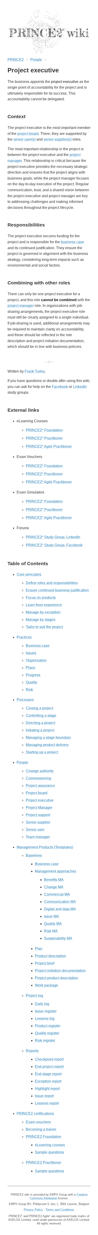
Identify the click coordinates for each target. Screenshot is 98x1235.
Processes (25, 700)
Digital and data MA (60, 909)
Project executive (40, 800)
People (36, 60)
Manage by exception (43, 612)
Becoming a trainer (41, 1129)
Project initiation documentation (60, 971)
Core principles (29, 574)
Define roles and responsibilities (52, 583)
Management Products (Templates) (45, 847)
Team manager (38, 837)
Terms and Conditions (60, 1209)
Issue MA (51, 916)
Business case (37, 646)
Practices (24, 637)
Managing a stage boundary (48, 737)
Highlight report (47, 1089)
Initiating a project (40, 730)
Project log (34, 996)
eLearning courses (50, 1145)
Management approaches (55, 871)
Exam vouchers (38, 1122)
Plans (30, 668)
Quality (31, 682)
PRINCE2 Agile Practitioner (49, 446)
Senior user (35, 830)
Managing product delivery (47, 745)
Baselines (34, 855)
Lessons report (47, 1103)
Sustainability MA (58, 938)
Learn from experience (44, 605)
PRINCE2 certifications (35, 1113)
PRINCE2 (16, 60)
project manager (21, 306)
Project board (36, 793)
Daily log (42, 1004)
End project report (49, 1067)
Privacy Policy (33, 1209)
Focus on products (41, 598)
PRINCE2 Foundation (44, 430)
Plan (38, 949)
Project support (38, 815)
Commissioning (38, 778)
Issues (31, 653)
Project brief (44, 963)
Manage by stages (40, 620)
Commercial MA (57, 894)
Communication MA (60, 902)
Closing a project (39, 708)
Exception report (48, 1081)
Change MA (53, 887)
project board (28, 134)
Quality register (47, 1033)
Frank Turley (35, 371)
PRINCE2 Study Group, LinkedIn (53, 537)
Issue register (46, 1011)
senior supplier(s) (58, 139)
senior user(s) (24, 139)
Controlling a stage (41, 715)
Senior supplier (38, 822)
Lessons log (44, 1018)
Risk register (45, 1040)
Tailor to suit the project (44, 627)
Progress (33, 675)
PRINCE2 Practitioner (44, 438)
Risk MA (51, 931)
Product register (47, 1026)
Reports (32, 1051)
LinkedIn (80, 387)
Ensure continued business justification (57, 590)
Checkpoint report (49, 1059)
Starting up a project (42, 752)
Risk (29, 690)
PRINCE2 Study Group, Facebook (54, 545)
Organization (36, 660)
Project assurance (40, 786)
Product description (50, 956)
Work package (46, 985)
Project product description (56, 978)
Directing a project (40, 723)
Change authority (40, 771)
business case (72, 242)
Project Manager (39, 808)
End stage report (48, 1074)
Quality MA (53, 924)
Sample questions (49, 1152)
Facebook (60, 387)
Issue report (44, 1096)
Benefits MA (54, 880)
